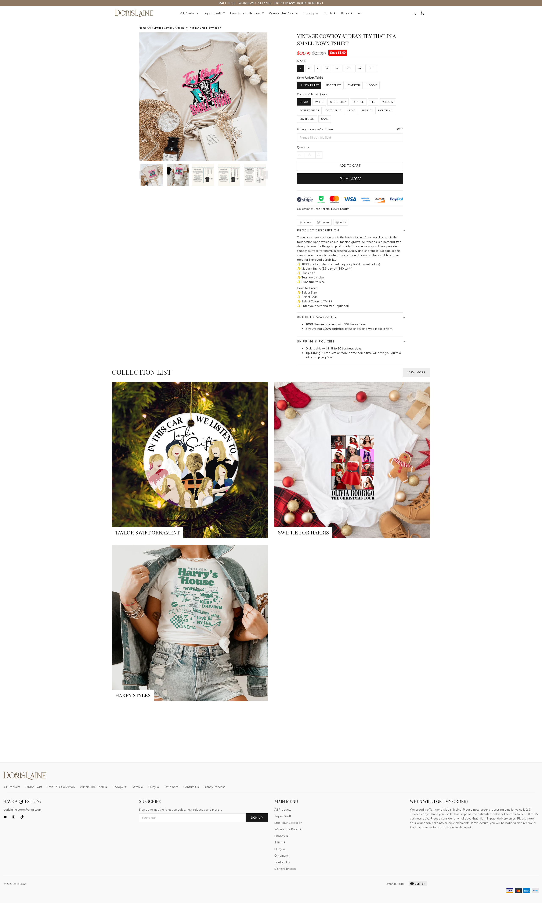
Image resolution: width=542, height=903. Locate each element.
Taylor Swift (212, 13)
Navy (351, 110)
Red (373, 101)
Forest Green (309, 110)
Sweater (354, 85)
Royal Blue (333, 110)
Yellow (387, 101)
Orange (358, 101)
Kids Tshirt (333, 85)
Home (143, 27)
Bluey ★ (347, 13)
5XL (372, 68)
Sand (325, 118)
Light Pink (385, 110)
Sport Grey (338, 101)
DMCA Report (395, 883)
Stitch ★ (330, 13)
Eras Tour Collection (245, 13)
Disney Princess (214, 787)
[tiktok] (23, 817)
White (319, 101)
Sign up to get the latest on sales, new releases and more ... (180, 809)
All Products (189, 13)
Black (323, 94)
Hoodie (372, 85)
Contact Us (191, 787)
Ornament (171, 787)
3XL (349, 68)
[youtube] (6, 817)
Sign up (256, 818)
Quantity (303, 147)
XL (327, 68)
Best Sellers (322, 209)
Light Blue (307, 118)
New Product (340, 209)
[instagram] (15, 817)
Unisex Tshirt (314, 77)
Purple (366, 110)
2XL (337, 68)
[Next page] (265, 175)
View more (417, 372)
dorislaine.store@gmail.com (22, 809)
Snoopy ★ (311, 13)
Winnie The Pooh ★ (284, 13)
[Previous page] (141, 175)
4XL (360, 68)
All (150, 27)
